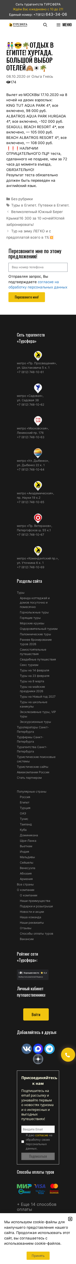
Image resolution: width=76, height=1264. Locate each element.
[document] (38, 632)
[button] (70, 1219)
